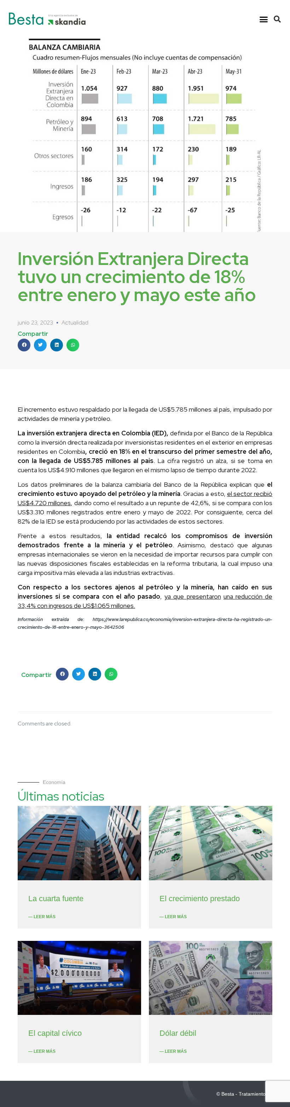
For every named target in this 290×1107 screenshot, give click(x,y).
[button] (264, 19)
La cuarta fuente (55, 898)
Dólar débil (178, 1033)
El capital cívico (55, 1033)
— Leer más (42, 916)
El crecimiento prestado (200, 898)
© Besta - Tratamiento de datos (251, 1094)
